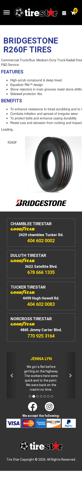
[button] (12, 375)
